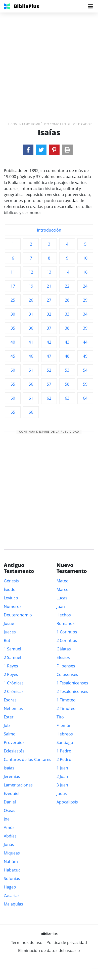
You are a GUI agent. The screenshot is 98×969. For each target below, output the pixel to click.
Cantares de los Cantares (27, 759)
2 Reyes (11, 674)
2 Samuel (12, 657)
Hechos (64, 615)
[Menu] (90, 6)
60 (13, 398)
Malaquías (13, 904)
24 (85, 286)
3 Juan (62, 785)
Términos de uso (26, 942)
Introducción (49, 230)
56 (31, 384)
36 (31, 328)
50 (13, 370)
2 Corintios (67, 640)
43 (67, 342)
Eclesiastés (14, 751)
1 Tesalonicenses (72, 683)
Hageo (10, 887)
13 (49, 272)
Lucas (62, 598)
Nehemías (13, 708)
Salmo (10, 734)
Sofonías (12, 878)
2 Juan (62, 776)
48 (67, 356)
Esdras (10, 700)
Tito (60, 717)
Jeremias (12, 776)
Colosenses (67, 674)
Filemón (64, 725)
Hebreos (65, 734)
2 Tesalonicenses (72, 691)
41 (31, 342)
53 (67, 370)
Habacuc (12, 870)
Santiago (65, 742)
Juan (61, 606)
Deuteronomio (18, 615)
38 (67, 328)
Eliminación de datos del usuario (49, 950)
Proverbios (14, 742)
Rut (7, 640)
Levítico (11, 598)
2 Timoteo (66, 708)
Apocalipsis (67, 802)
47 (49, 356)
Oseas (9, 810)
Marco (63, 589)
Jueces (10, 632)
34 (85, 314)
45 (13, 356)
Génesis (11, 581)
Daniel (10, 802)
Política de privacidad (66, 942)
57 (49, 384)
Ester (9, 717)
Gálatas (64, 649)
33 (67, 314)
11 (13, 272)
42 (49, 342)
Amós (9, 827)
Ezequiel (11, 793)
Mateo (63, 581)
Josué (9, 623)
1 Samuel (12, 649)
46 (31, 356)
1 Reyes (11, 666)
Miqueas (12, 853)
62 (49, 398)
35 (13, 328)
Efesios (63, 657)
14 (67, 272)
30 (13, 314)
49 (85, 356)
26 (31, 300)
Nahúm (11, 861)
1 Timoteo (66, 700)
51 (31, 370)
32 (49, 314)
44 (85, 342)
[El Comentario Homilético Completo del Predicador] (28, 150)
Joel (7, 819)
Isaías (9, 768)
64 (85, 398)
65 (13, 412)
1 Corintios (67, 632)
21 (49, 286)
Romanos (66, 623)
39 (85, 328)
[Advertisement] (49, 61)
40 (13, 342)
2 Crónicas (14, 691)
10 (85, 258)
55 (13, 384)
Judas (62, 793)
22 (67, 286)
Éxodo (10, 589)
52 (49, 370)
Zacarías (12, 895)
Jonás (9, 844)
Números (13, 606)
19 (31, 286)
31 (31, 314)
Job (7, 725)
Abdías (10, 836)
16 (85, 272)
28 (67, 300)
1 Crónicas (14, 683)
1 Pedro (64, 751)
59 (85, 384)
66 (31, 412)
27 (49, 300)
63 (67, 398)
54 (85, 370)
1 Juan (62, 768)
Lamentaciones (18, 785)
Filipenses (66, 666)
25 (13, 300)
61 (31, 398)
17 (13, 286)
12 (31, 272)
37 (49, 328)
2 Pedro (64, 759)
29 (85, 300)
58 (67, 384)
